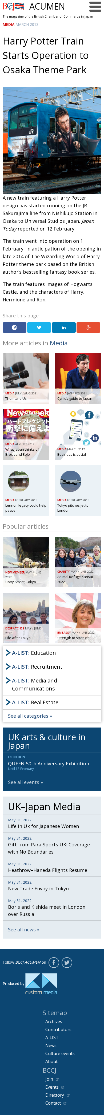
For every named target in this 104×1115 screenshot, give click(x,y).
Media (8, 24)
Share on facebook (14, 327)
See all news (22, 929)
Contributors (58, 1029)
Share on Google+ (88, 327)
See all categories (28, 716)
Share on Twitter (39, 327)
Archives (53, 1021)
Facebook (54, 962)
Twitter (67, 962)
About (51, 1061)
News (51, 1045)
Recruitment (37, 666)
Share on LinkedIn (64, 327)
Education (34, 652)
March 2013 (26, 24)
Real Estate (35, 702)
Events (52, 1087)
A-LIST (52, 1037)
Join (49, 1079)
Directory (54, 1095)
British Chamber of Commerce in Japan (13, 7)
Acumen (47, 6)
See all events (23, 782)
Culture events (60, 1053)
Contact (53, 1103)
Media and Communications (34, 684)
